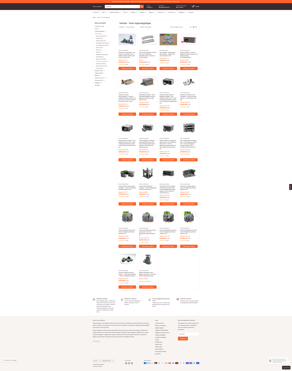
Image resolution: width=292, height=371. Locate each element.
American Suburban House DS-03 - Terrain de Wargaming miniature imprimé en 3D (168, 232)
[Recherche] (142, 6)
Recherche (158, 353)
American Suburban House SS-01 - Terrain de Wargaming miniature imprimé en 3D (188, 232)
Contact (157, 339)
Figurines (133, 12)
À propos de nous (159, 323)
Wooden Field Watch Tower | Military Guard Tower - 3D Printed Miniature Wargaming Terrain (147, 274)
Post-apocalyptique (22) (102, 61)
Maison (94, 17)
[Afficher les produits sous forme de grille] (193, 27)
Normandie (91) (99, 56)
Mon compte (179, 7)
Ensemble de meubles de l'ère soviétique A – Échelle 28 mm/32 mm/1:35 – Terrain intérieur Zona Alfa (188, 97)
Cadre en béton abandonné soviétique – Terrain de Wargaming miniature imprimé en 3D (147, 188)
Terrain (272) (98, 33)
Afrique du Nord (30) (101, 59)
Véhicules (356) (99, 73)
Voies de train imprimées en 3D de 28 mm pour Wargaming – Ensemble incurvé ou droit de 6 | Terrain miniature (147, 55)
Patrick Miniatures (123, 50)
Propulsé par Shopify (97, 366)
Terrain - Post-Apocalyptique (103, 17)
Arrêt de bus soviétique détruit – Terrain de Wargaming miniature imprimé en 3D (188, 188)
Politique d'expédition (160, 335)
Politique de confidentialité (161, 330)
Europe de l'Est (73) (100, 40)
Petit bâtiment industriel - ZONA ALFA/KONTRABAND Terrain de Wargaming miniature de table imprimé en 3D (147, 97)
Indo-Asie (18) (99, 47)
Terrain (125, 12)
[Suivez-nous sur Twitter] (129, 363)
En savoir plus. (96, 341)
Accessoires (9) (99, 80)
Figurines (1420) (99, 70)
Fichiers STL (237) (99, 78)
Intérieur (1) (99, 49)
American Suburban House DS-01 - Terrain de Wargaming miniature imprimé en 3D (127, 232)
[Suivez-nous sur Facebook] (126, 363)
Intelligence (181, 12)
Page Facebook (159, 349)
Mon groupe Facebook (160, 351)
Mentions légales (159, 328)
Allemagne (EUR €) (106, 360)
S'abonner (183, 338)
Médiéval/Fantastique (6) (102, 54)
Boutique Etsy (158, 342)
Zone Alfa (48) (99, 68)
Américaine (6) (99, 38)
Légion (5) (98, 52)
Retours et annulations (160, 325)
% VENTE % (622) (99, 26)
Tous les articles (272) (101, 36)
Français (95, 360)
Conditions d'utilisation (160, 337)
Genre (103, 12)
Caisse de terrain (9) (101, 63)
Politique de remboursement (162, 332)
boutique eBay (158, 346)
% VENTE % (96, 12)
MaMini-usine (158, 344)
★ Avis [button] (290, 187)
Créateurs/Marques (114, 12)
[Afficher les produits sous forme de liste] (196, 27)
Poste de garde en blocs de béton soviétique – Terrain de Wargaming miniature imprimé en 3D (127, 188)
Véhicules (142, 12)
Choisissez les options (127, 68)
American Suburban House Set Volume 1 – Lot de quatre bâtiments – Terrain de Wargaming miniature (127, 274)
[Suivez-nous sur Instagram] (132, 363)
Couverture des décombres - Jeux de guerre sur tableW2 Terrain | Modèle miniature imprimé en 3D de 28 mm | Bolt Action (127, 55)
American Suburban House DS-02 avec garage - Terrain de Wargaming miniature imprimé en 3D (147, 233)
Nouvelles (191, 12)
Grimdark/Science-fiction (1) (102, 43)
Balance (151, 12)
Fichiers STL (160, 12)
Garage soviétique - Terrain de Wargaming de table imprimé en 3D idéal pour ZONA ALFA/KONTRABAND (188, 55)
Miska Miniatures (164, 50)
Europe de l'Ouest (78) (101, 66)
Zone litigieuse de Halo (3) (102, 45)
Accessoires (171, 12)
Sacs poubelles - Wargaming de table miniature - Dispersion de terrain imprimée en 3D (167, 54)
